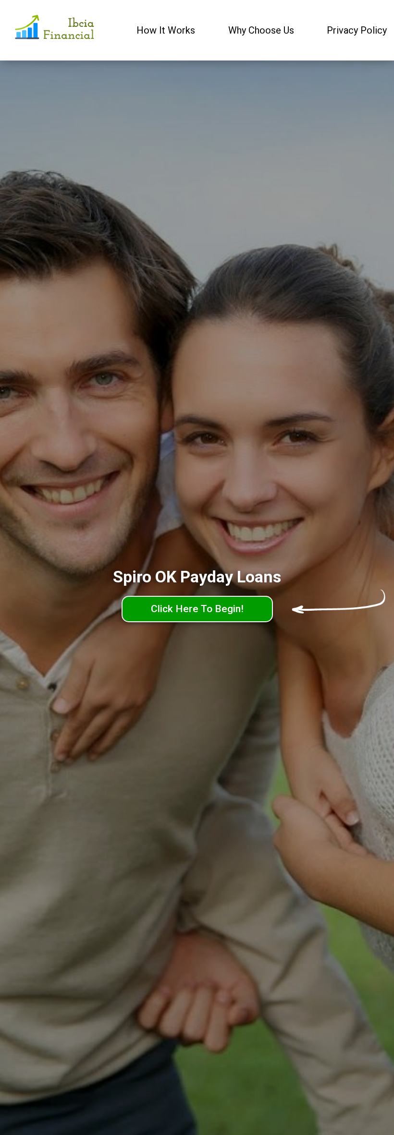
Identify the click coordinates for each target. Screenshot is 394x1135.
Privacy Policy (357, 30)
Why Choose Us (261, 30)
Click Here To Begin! (197, 609)
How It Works (165, 30)
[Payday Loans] (55, 30)
